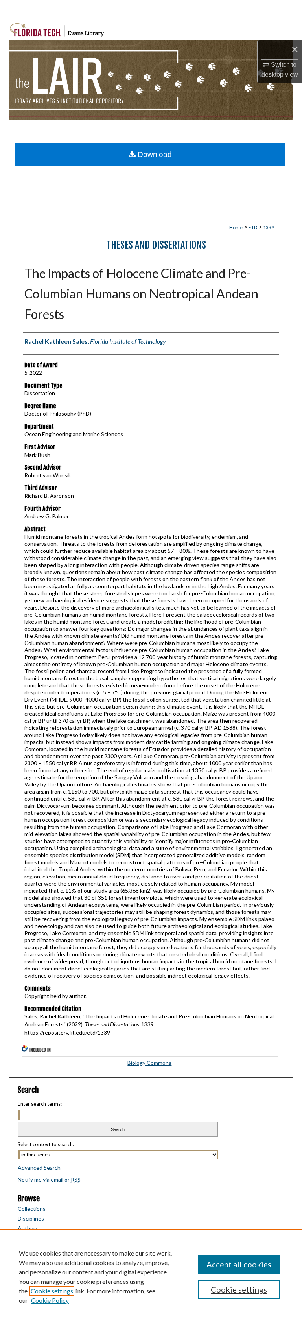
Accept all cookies (238, 1264)
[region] (151, 1276)
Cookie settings (52, 1291)
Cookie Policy (50, 1300)
